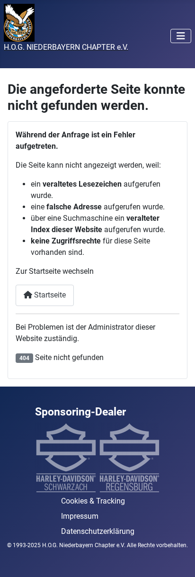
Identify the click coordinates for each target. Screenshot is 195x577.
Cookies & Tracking (93, 500)
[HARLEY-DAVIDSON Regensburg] (129, 457)
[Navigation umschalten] (180, 36)
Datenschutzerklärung (97, 531)
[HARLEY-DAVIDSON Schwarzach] (66, 457)
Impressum (79, 516)
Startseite (49, 294)
